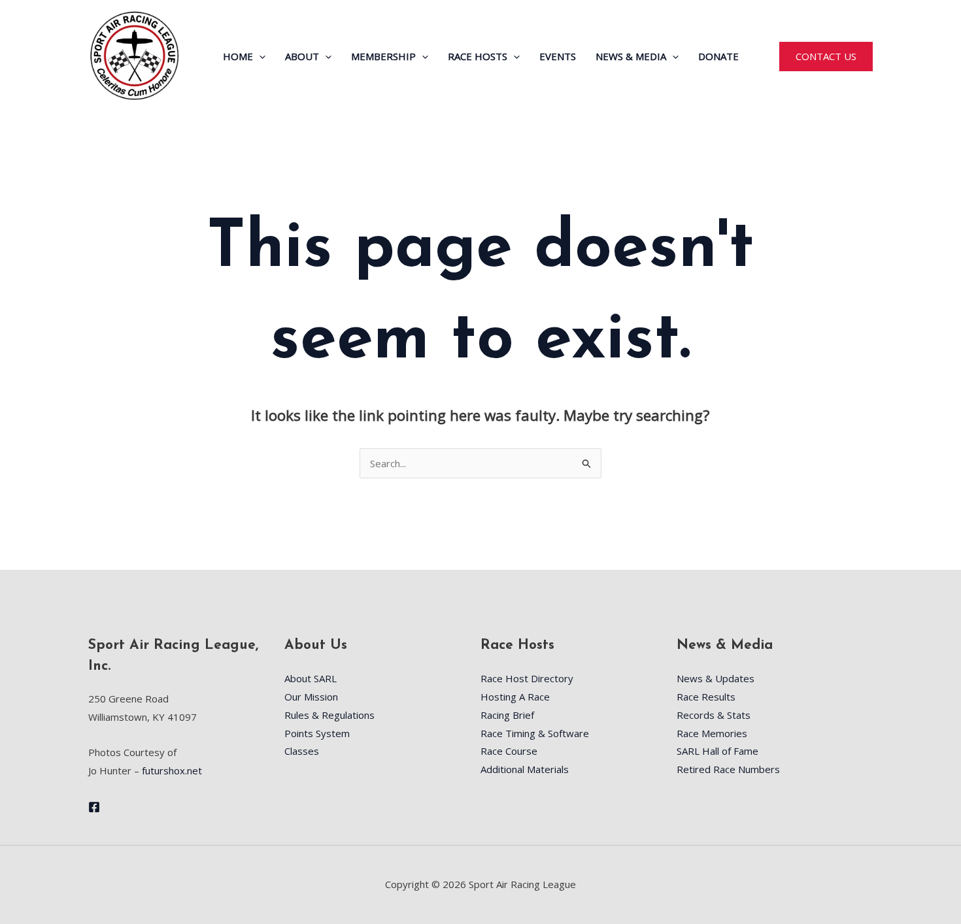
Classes (301, 750)
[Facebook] (94, 807)
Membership (383, 56)
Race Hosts (477, 56)
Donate (718, 56)
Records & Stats (713, 714)
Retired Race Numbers (728, 769)
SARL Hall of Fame (717, 750)
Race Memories (712, 733)
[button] (259, 56)
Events (557, 56)
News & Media (631, 56)
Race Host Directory (526, 678)
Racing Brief (507, 714)
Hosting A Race (515, 696)
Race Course (508, 750)
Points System (317, 733)
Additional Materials (524, 769)
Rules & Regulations (329, 714)
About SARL (310, 678)
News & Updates (715, 678)
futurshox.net (172, 770)
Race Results (706, 696)
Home (238, 56)
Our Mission (311, 696)
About (302, 56)
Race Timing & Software (534, 733)
